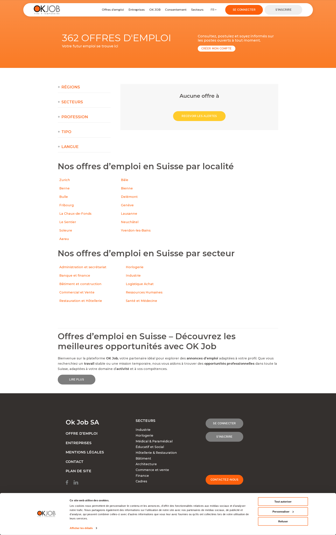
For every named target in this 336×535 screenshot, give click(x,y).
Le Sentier (67, 222)
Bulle (63, 197)
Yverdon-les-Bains (135, 230)
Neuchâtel (129, 222)
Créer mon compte (216, 48)
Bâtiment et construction (80, 284)
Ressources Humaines (144, 292)
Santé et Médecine (142, 301)
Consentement (176, 9)
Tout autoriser (283, 501)
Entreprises (136, 9)
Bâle (124, 180)
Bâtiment (143, 458)
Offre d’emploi (81, 433)
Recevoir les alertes (199, 116)
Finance (142, 476)
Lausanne (129, 214)
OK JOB (154, 9)
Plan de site (78, 471)
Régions (70, 87)
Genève (127, 205)
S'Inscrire (283, 9)
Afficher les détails (81, 528)
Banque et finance (74, 275)
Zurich (64, 180)
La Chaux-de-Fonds (75, 214)
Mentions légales (85, 452)
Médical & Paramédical (154, 441)
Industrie (133, 275)
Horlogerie (135, 267)
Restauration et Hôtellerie (80, 301)
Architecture (146, 464)
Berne (64, 188)
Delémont (129, 197)
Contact (74, 462)
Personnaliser (280, 511)
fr (212, 9)
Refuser (283, 521)
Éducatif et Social (150, 447)
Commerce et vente (152, 470)
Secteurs (197, 9)
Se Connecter (244, 9)
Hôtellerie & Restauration (156, 453)
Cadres (141, 481)
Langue (70, 147)
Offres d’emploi (113, 9)
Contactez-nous (225, 479)
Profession (74, 117)
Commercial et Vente (76, 292)
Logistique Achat (140, 284)
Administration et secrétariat (82, 267)
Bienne (127, 188)
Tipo (66, 132)
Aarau (64, 239)
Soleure (65, 230)
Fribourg (66, 205)
